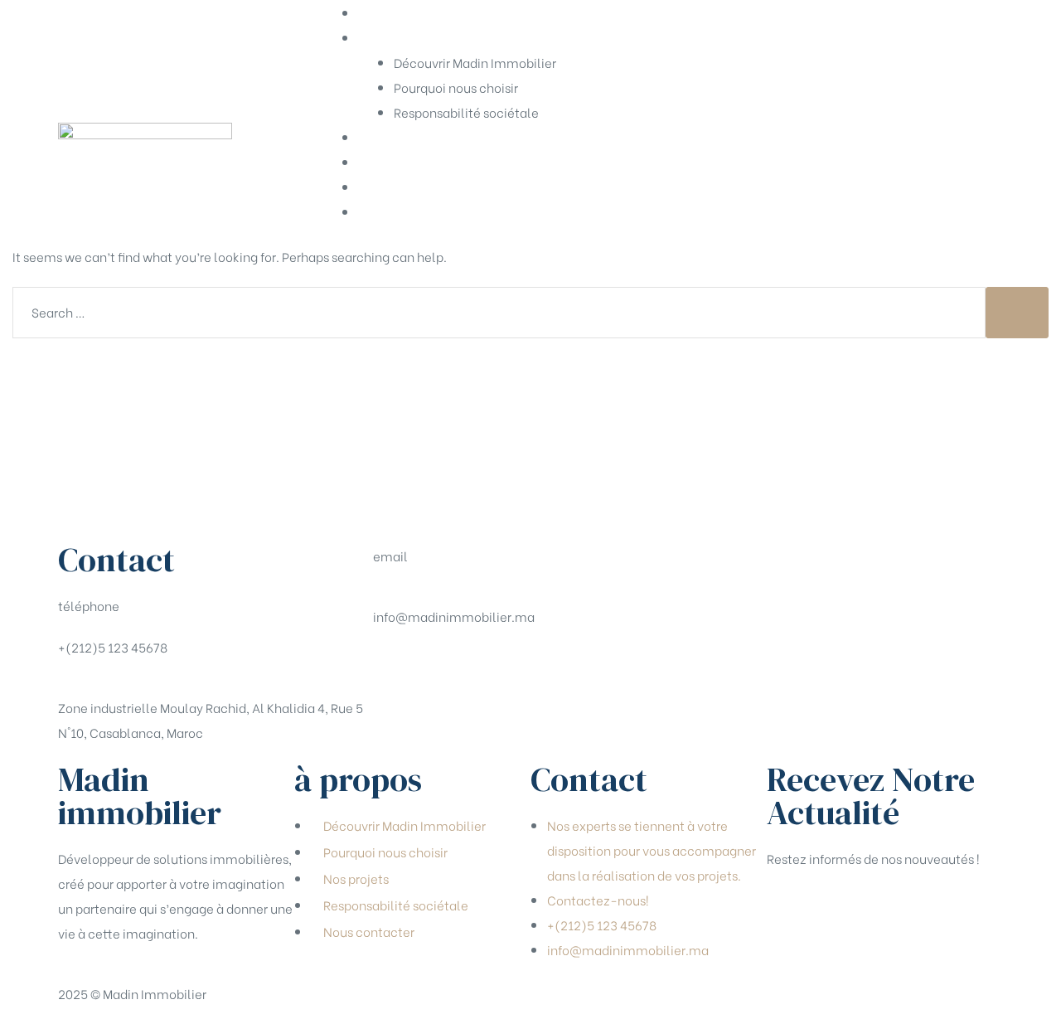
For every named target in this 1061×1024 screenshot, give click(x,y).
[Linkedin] (481, 666)
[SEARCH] (1017, 312)
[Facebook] (393, 666)
